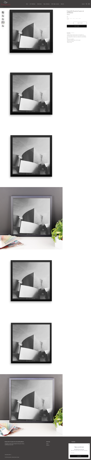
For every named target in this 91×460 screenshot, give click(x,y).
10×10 (68, 18)
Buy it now (77, 26)
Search (47, 443)
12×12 (71, 18)
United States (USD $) (8, 454)
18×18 (79, 18)
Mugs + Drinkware (46, 3)
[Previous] (3, 9)
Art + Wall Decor (32, 3)
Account (83, 3)
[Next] (3, 29)
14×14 (74, 18)
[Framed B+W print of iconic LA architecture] (2, 12)
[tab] (69, 32)
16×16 (77, 18)
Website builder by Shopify (15, 457)
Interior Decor (39, 3)
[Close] (89, 444)
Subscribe (79, 456)
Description (68, 32)
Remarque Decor (9, 457)
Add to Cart (80, 23)
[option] (3, 12)
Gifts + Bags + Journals (55, 3)
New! (27, 3)
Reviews (72, 32)
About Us (62, 3)
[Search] (86, 4)
